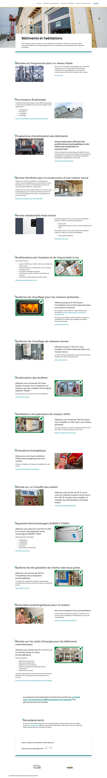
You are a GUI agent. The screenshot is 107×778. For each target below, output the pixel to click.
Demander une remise (61, 239)
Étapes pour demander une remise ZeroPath (29, 198)
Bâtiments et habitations (51, 3)
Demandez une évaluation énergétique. (27, 469)
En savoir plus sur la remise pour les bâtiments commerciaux (33, 680)
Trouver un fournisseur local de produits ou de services (31, 118)
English (96, 3)
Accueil (39, 3)
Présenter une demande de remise (65, 505)
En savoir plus (59, 75)
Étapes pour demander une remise (26, 280)
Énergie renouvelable (83, 3)
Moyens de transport (68, 3)
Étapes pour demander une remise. (65, 432)
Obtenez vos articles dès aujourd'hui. (66, 620)
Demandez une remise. (22, 397)
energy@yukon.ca (34, 725)
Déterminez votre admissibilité (64, 161)
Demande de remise (61, 360)
